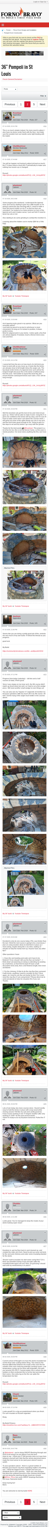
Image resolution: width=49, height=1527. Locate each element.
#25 (45, 1104)
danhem (16, 616)
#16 (45, 126)
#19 (45, 320)
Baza (15, 1435)
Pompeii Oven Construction (13, 33)
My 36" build (7, 296)
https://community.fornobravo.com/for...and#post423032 (23, 651)
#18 (45, 199)
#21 (45, 409)
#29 (45, 1407)
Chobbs (16, 1203)
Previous (10, 104)
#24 (45, 937)
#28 (45, 1357)
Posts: (32, 120)
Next (42, 104)
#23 (45, 675)
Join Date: (16, 120)
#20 (45, 360)
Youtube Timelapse (22, 296)
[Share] (45, 120)
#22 (45, 630)
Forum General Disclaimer (12, 79)
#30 (45, 1449)
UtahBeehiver (19, 146)
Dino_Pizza (10, 1477)
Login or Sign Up (39, 2)
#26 (45, 1217)
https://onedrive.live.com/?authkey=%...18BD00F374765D (24, 1425)
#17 (45, 159)
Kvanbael (17, 113)
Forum (8, 30)
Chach (16, 1394)
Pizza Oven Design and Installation (24, 30)
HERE (29, 1491)
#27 (45, 1246)
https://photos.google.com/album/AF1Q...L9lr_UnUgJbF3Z (24, 175)
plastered (17, 185)
